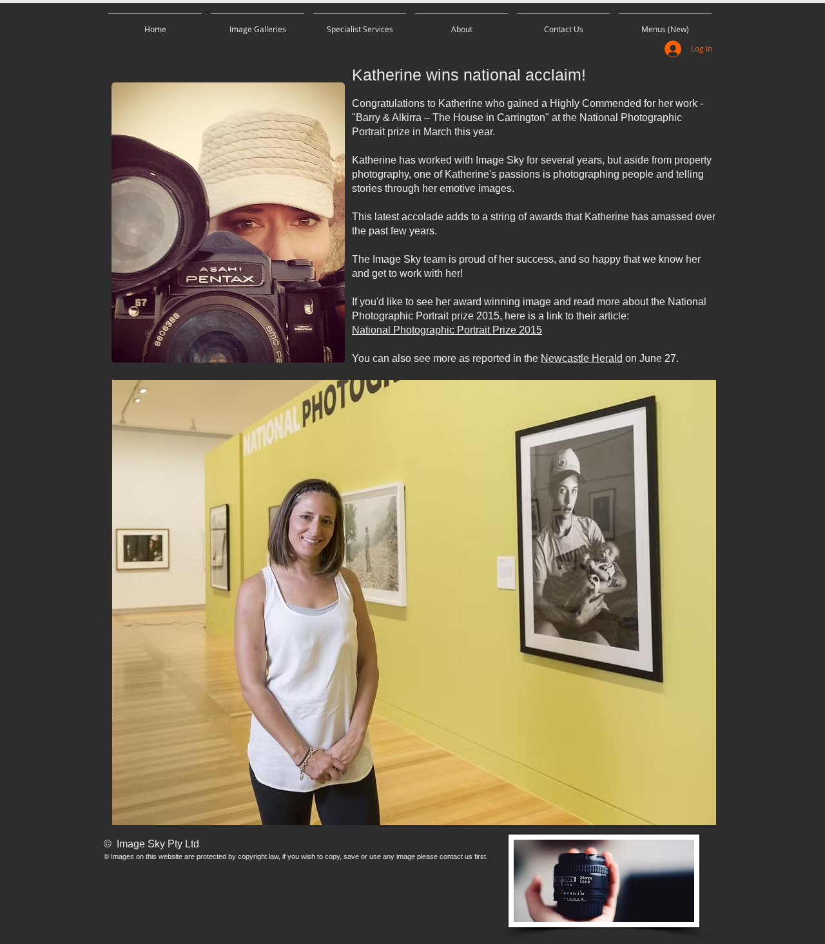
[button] (257, 23)
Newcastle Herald (582, 358)
